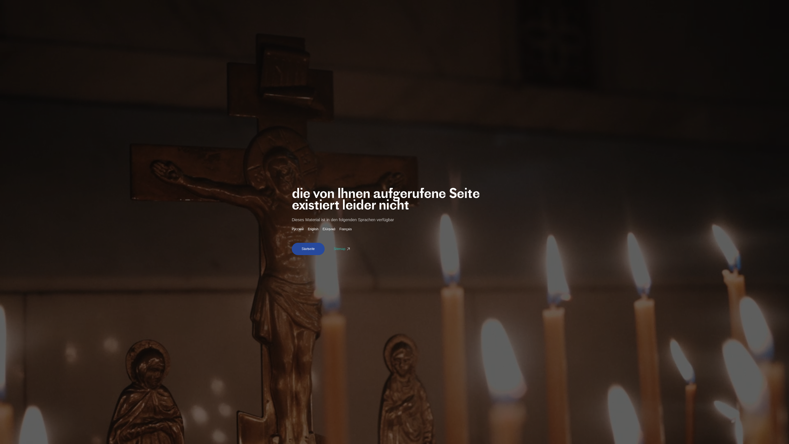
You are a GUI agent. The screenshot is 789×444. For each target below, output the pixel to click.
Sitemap (340, 249)
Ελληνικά (329, 229)
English (313, 229)
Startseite (308, 249)
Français (345, 229)
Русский (298, 229)
